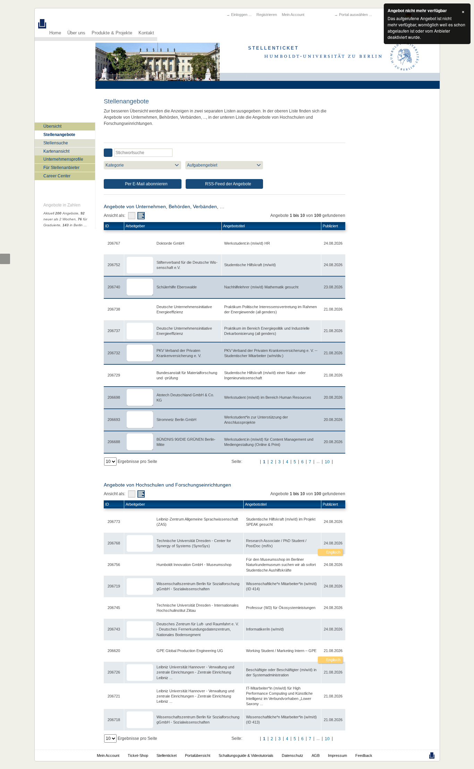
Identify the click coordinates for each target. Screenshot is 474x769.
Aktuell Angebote (60, 213)
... (85, 225)
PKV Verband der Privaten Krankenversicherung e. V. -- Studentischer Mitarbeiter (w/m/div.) (271, 353)
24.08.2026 (333, 543)
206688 (114, 442)
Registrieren (266, 14)
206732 (114, 353)
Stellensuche (55, 143)
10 (327, 461)
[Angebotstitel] (141, 215)
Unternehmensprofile (63, 159)
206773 (114, 521)
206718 (114, 720)
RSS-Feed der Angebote (227, 183)
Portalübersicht (197, 755)
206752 (114, 265)
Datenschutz (292, 755)
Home (55, 33)
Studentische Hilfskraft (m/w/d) (250, 265)
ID (107, 226)
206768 (114, 543)
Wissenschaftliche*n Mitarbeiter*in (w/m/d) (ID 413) (281, 719)
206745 (114, 608)
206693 (114, 419)
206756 (114, 565)
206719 (114, 586)
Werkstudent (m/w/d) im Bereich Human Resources (267, 397)
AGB (316, 755)
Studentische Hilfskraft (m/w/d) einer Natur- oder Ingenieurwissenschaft (265, 375)
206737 (114, 331)
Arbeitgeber (135, 226)
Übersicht (52, 126)
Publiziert (330, 226)
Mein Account (293, 14)
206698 (114, 397)
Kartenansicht (56, 151)
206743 (114, 629)
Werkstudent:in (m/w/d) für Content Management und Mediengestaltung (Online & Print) (268, 442)
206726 (114, 672)
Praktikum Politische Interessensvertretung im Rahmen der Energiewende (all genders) (270, 309)
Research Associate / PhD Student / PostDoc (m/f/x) (276, 543)
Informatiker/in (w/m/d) (265, 629)
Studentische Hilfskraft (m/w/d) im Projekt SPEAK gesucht (280, 521)
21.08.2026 (333, 651)
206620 (114, 651)
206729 (114, 375)
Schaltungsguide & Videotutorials (246, 755)
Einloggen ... (241, 14)
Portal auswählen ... (355, 14)
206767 (114, 243)
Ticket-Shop (138, 755)
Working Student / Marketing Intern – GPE (281, 651)
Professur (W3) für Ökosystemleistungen (280, 608)
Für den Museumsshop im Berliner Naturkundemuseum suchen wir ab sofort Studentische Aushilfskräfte (281, 564)
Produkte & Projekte (112, 33)
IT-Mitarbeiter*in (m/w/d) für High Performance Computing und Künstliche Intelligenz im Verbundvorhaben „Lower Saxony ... (279, 696)
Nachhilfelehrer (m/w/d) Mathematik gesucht (261, 287)
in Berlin (72, 225)
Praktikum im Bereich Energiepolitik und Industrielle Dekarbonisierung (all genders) (267, 331)
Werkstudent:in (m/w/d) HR (247, 243)
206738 (114, 309)
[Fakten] (131, 215)
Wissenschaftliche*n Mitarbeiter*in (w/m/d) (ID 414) (281, 586)
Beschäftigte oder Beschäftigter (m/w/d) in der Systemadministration (281, 672)
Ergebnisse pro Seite (137, 461)
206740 (114, 287)
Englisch (332, 552)
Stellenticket (166, 755)
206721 (114, 696)
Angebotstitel (234, 226)
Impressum (337, 755)
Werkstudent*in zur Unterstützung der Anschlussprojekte (256, 419)
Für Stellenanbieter (61, 167)
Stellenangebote (59, 134)
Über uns (76, 33)
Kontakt (146, 33)
